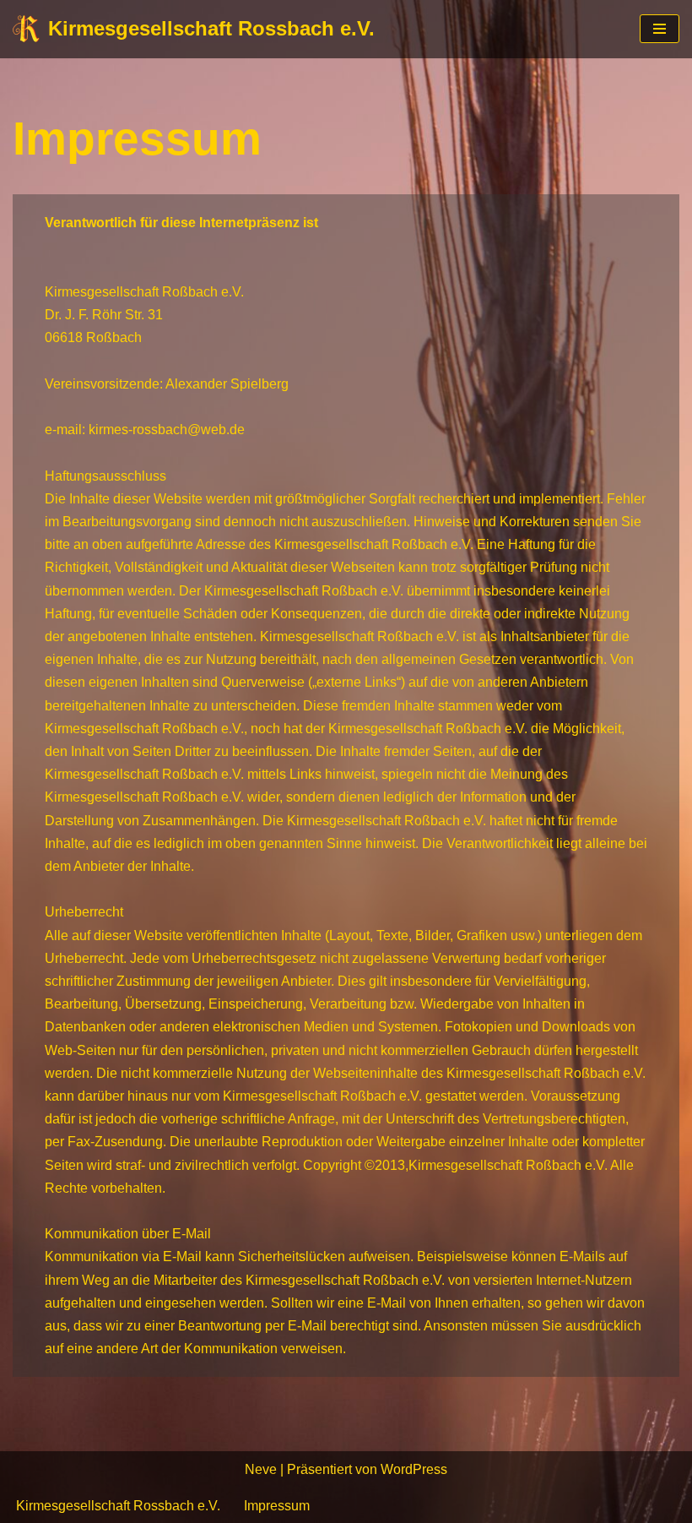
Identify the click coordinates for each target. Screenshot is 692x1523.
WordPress (414, 1469)
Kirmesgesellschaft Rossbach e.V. (118, 1506)
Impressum (277, 1506)
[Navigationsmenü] (659, 28)
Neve (261, 1469)
